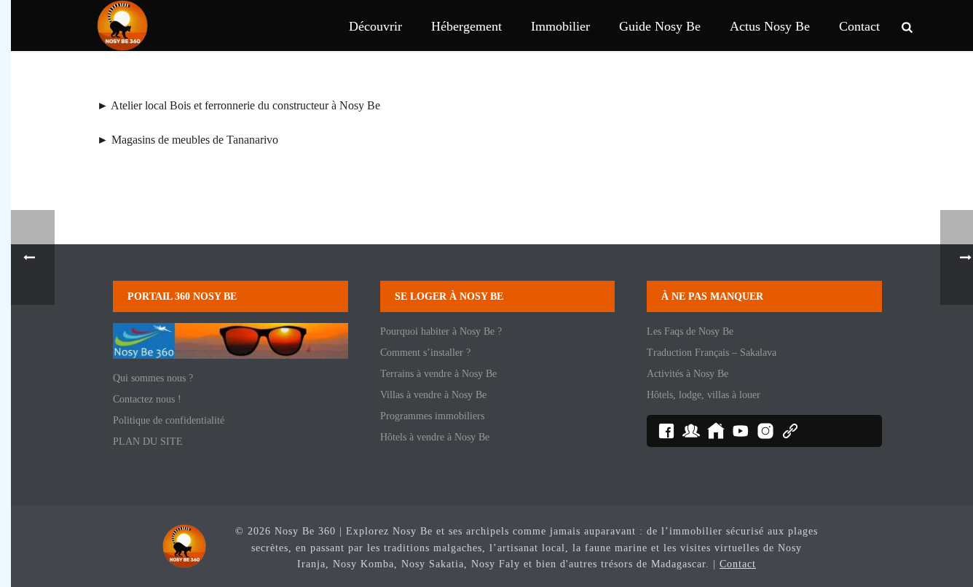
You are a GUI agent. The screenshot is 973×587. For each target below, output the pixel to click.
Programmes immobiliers (432, 416)
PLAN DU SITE (148, 441)
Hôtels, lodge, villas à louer (703, 394)
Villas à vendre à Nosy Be (433, 394)
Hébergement (466, 26)
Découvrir (375, 26)
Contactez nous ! (147, 399)
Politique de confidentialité (168, 420)
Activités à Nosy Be (687, 373)
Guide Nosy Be (660, 26)
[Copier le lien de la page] (790, 431)
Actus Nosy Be (770, 26)
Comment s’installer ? (425, 352)
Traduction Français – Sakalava (711, 352)
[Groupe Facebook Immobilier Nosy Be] (716, 431)
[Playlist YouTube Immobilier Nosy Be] (740, 431)
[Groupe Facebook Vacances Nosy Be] (691, 431)
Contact (859, 26)
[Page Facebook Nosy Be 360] (666, 431)
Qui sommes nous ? (153, 378)
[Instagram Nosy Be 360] (765, 431)
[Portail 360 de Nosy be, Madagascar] (184, 545)
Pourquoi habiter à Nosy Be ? (441, 331)
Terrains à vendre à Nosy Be (438, 373)
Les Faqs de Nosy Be (690, 331)
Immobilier (560, 26)
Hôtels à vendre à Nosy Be (434, 437)
